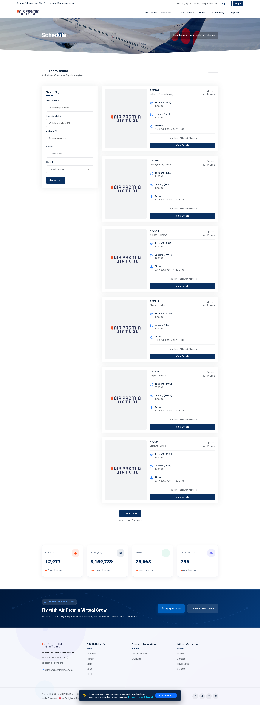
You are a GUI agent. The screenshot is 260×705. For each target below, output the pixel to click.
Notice (203, 12)
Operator (50, 162)
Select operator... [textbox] (58, 169)
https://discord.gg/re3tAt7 (32, 3)
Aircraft (50, 147)
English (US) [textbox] (182, 3)
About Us (91, 653)
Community (218, 12)
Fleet (89, 674)
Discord (181, 669)
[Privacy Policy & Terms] (140, 697)
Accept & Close (166, 695)
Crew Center (186, 12)
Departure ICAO (53, 116)
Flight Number (52, 100)
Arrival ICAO (52, 131)
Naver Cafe (183, 663)
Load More (131, 513)
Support (235, 12)
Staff (89, 663)
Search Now (55, 180)
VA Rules (136, 658)
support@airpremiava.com (62, 3)
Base (89, 669)
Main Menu (151, 12)
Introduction (167, 12)
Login (238, 3)
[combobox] (184, 3)
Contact (181, 658)
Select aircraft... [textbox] (57, 154)
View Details (182, 145)
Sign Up (225, 3)
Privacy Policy (139, 653)
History (90, 658)
